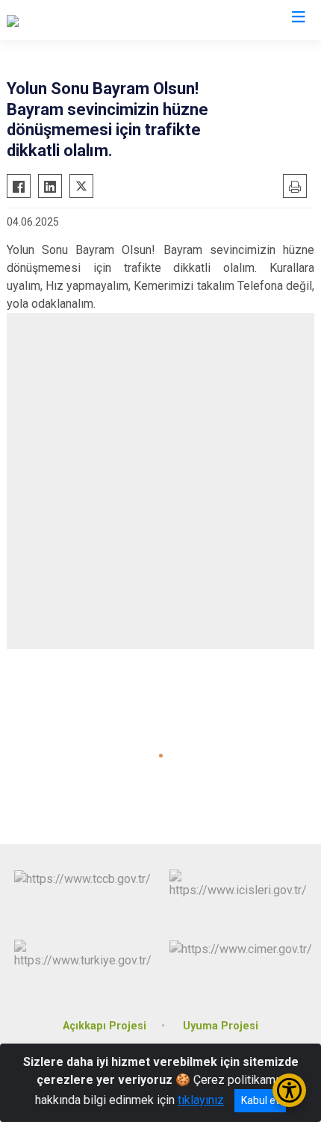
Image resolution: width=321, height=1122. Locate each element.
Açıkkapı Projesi (104, 1026)
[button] (161, 755)
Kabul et (260, 1100)
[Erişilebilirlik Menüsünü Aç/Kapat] (289, 1090)
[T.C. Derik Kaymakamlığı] (68, 20)
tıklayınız (201, 1100)
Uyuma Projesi (220, 1026)
